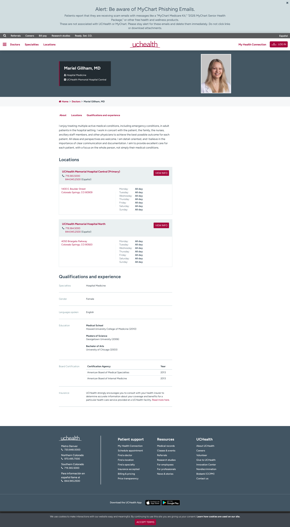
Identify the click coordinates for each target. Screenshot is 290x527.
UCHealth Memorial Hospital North (83, 224)
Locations (49, 44)
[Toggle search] (4, 35)
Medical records (166, 445)
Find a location (126, 459)
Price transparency (128, 478)
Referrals (16, 35)
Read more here (160, 399)
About (63, 115)
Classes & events (166, 450)
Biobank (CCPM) (205, 473)
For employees (165, 464)
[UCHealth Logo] (70, 437)
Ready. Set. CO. (83, 35)
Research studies (61, 35)
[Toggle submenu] (4, 44)
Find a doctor (125, 455)
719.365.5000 (72, 175)
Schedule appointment (130, 450)
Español (283, 35)
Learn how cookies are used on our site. (218, 516)
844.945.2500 (73, 179)
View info (161, 173)
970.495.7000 (72, 458)
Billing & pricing (126, 473)
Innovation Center (206, 464)
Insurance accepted (128, 469)
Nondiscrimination (206, 469)
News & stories (165, 473)
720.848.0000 (72, 449)
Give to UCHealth (206, 459)
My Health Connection (252, 44)
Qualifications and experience (103, 115)
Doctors (15, 44)
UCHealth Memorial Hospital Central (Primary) (91, 171)
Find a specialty (126, 464)
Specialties (32, 44)
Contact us (202, 478)
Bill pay (43, 35)
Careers (29, 35)
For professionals (166, 469)
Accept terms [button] (145, 522)
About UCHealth (205, 445)
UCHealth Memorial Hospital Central (86, 79)
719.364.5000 (72, 228)
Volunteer (201, 455)
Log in (282, 44)
